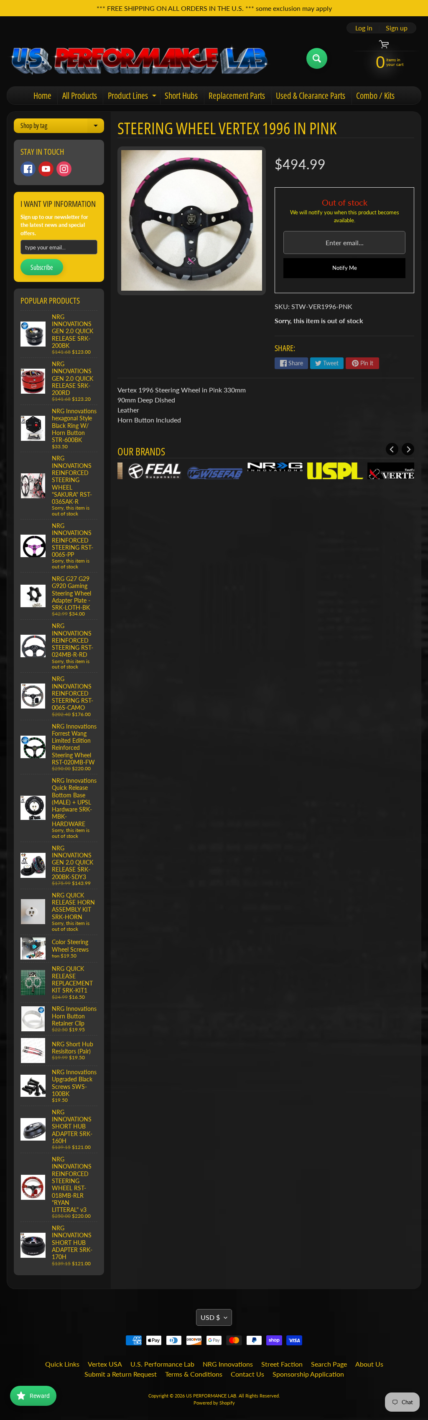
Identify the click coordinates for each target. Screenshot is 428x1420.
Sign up (397, 28)
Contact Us (247, 1374)
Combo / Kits (375, 95)
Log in (363, 28)
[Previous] (392, 449)
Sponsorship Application (308, 1374)
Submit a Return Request (120, 1374)
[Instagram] (63, 168)
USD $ (210, 1317)
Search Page (329, 1364)
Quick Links (62, 1364)
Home (42, 95)
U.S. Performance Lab (162, 1364)
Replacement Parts (237, 95)
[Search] (316, 58)
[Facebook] (28, 168)
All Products (79, 95)
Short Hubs (181, 95)
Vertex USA (105, 1364)
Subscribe (42, 267)
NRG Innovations (228, 1364)
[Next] (408, 449)
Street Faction (282, 1364)
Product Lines (133, 97)
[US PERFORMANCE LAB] (139, 58)
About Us (369, 1364)
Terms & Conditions (193, 1374)
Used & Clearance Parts (310, 95)
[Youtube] (46, 168)
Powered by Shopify (214, 1402)
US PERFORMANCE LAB (211, 1395)
